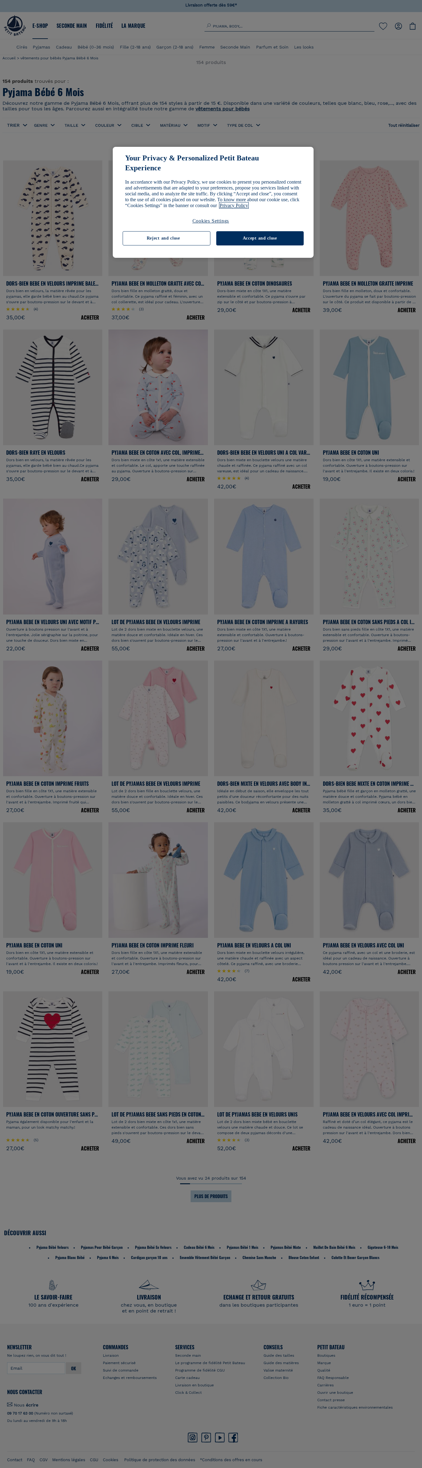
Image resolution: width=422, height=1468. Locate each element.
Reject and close (163, 238)
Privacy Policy (234, 205)
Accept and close (260, 238)
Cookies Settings (210, 220)
